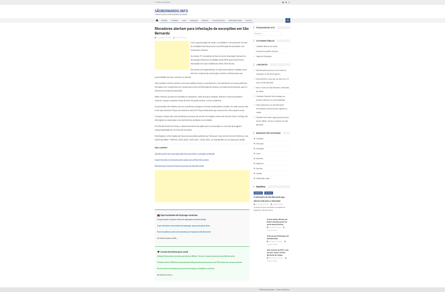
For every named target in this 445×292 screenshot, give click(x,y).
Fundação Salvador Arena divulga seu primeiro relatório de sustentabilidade (270, 98)
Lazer (184, 20)
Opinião (259, 173)
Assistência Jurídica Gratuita (267, 51)
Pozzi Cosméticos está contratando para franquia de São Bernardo (184, 231)
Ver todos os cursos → (165, 274)
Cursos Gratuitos (218, 20)
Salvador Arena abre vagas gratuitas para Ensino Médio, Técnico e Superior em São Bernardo (272, 121)
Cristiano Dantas (181, 37)
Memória (205, 20)
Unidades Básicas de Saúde (266, 46)
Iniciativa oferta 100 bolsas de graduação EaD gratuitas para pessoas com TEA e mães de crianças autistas (199, 262)
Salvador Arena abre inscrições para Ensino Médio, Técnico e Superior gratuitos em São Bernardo (196, 256)
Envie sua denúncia (283, 289)
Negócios (260, 163)
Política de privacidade (163, 2)
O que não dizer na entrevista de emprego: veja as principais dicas (183, 225)
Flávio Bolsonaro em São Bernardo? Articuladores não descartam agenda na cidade (271, 109)
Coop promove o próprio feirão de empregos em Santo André (181, 219)
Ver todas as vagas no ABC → (167, 238)
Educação (260, 143)
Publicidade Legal (235, 20)
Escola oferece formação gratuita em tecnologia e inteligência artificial (185, 268)
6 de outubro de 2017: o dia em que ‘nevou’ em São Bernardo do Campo (277, 252)
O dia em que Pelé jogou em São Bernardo (278, 237)
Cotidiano (174, 20)
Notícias (164, 20)
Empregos (194, 20)
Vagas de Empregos (264, 56)
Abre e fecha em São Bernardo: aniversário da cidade (272, 89)
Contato (249, 20)
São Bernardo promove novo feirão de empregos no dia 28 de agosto (271, 72)
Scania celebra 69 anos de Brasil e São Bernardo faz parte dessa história (277, 222)
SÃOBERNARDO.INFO (171, 11)
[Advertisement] (172, 55)
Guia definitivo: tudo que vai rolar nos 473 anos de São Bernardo (272, 80)
